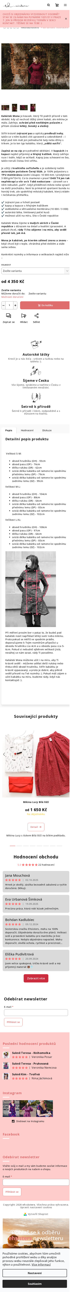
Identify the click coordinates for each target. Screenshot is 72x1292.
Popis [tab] (8, 430)
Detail (34, 827)
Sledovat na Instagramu (30, 1121)
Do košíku (47, 305)
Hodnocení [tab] (27, 430)
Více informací (41, 1264)
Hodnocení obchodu (36, 857)
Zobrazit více (36, 978)
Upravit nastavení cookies (36, 1207)
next (68, 754)
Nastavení (35, 1273)
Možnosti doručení (12, 296)
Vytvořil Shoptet (38, 1214)
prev (4, 754)
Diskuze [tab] (47, 430)
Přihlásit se (13, 1022)
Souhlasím (35, 1284)
